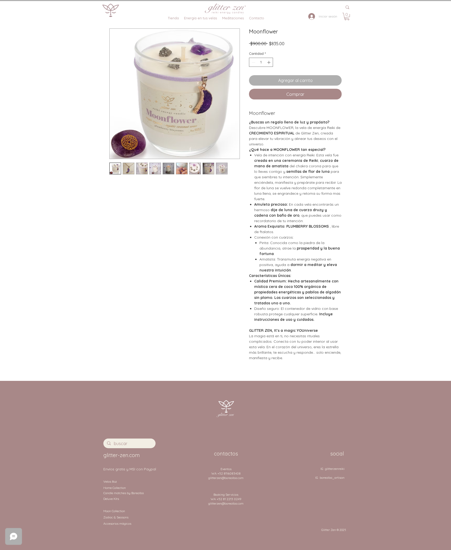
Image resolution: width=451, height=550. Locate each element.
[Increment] (269, 62)
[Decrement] (253, 62)
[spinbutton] (261, 62)
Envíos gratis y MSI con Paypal (129, 469)
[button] (346, 16)
